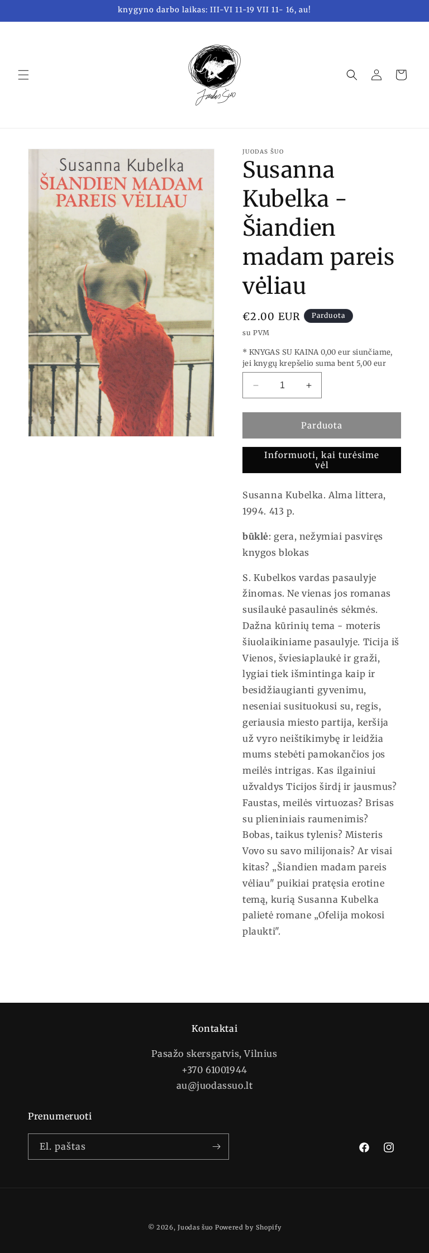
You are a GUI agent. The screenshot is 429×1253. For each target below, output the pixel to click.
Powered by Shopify (248, 1227)
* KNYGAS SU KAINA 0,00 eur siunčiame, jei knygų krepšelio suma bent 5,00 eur (317, 357)
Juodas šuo (195, 1227)
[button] (23, 75)
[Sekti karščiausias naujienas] (216, 1146)
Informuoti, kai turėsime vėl (321, 460)
